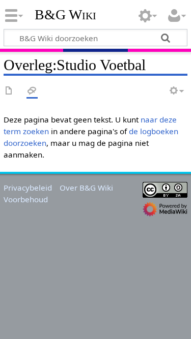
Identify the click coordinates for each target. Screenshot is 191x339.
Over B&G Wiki (86, 187)
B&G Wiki (65, 15)
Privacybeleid (28, 187)
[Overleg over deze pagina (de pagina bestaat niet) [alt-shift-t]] (32, 91)
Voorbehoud (26, 199)
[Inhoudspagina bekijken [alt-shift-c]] (9, 91)
